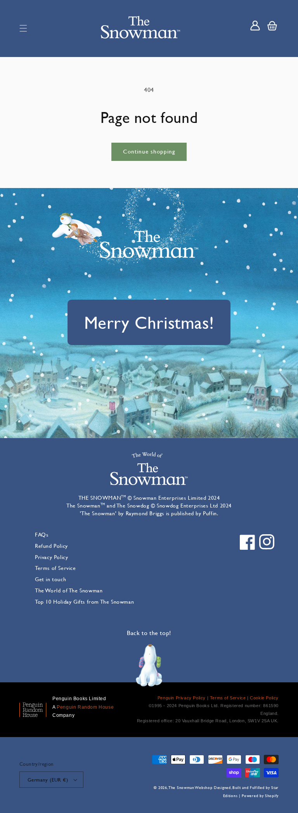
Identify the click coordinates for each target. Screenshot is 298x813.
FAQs (41, 534)
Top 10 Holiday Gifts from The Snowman (84, 601)
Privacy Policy (51, 557)
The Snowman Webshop (190, 788)
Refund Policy (51, 546)
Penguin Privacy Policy (182, 698)
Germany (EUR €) (48, 779)
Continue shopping (149, 151)
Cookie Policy (264, 698)
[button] (23, 28)
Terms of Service (55, 568)
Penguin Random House (85, 707)
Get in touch (50, 579)
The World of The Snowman (68, 590)
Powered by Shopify (260, 796)
